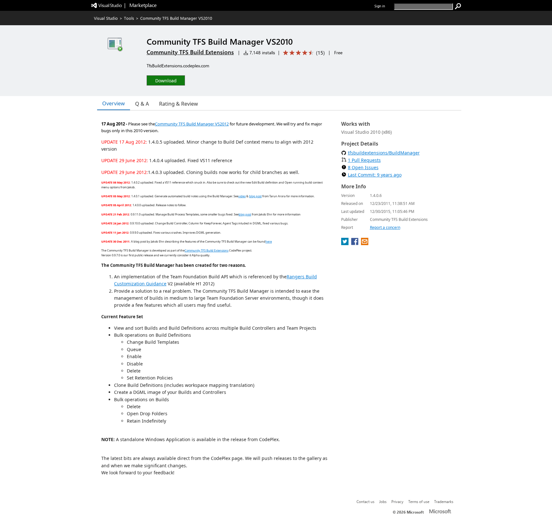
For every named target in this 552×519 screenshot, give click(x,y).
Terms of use (418, 501)
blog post (255, 196)
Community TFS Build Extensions (190, 52)
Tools (129, 18)
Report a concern (385, 227)
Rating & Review (178, 103)
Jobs (383, 501)
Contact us (365, 501)
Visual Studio (106, 18)
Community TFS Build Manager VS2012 (192, 124)
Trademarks (443, 501)
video (242, 196)
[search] (458, 6)
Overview (113, 103)
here (268, 241)
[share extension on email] (364, 243)
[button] (166, 80)
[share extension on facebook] (355, 243)
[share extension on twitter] (345, 243)
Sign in (379, 6)
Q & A (142, 103)
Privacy (397, 501)
